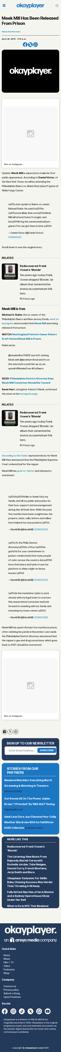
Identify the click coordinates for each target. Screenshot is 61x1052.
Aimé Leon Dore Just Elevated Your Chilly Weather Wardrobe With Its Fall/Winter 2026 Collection (30, 822)
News (7, 955)
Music (7, 958)
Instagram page (29, 393)
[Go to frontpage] (31, 5)
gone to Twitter (25, 471)
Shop (6, 973)
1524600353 (41, 580)
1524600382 (41, 617)
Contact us (10, 986)
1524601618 (14, 237)
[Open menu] (4, 5)
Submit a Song (12, 993)
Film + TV (9, 962)
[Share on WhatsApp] (35, 44)
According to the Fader (14, 455)
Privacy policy (11, 989)
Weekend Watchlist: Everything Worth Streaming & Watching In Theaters (28, 786)
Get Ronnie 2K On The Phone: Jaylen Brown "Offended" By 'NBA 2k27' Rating (29, 804)
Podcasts (9, 969)
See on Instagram (13, 164)
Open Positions (12, 997)
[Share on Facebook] (25, 44)
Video (7, 966)
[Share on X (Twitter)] (30, 44)
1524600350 (41, 529)
